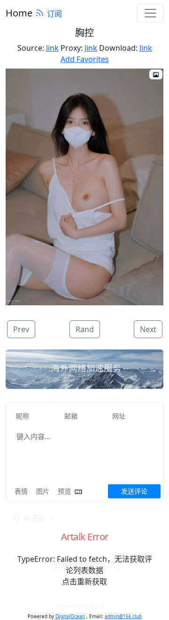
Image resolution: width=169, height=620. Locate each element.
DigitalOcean (70, 616)
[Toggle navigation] (150, 13)
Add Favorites (85, 59)
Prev (21, 329)
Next (148, 329)
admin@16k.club (123, 616)
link (52, 48)
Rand (85, 329)
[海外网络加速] (84, 369)
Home (19, 13)
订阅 (54, 13)
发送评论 (134, 491)
